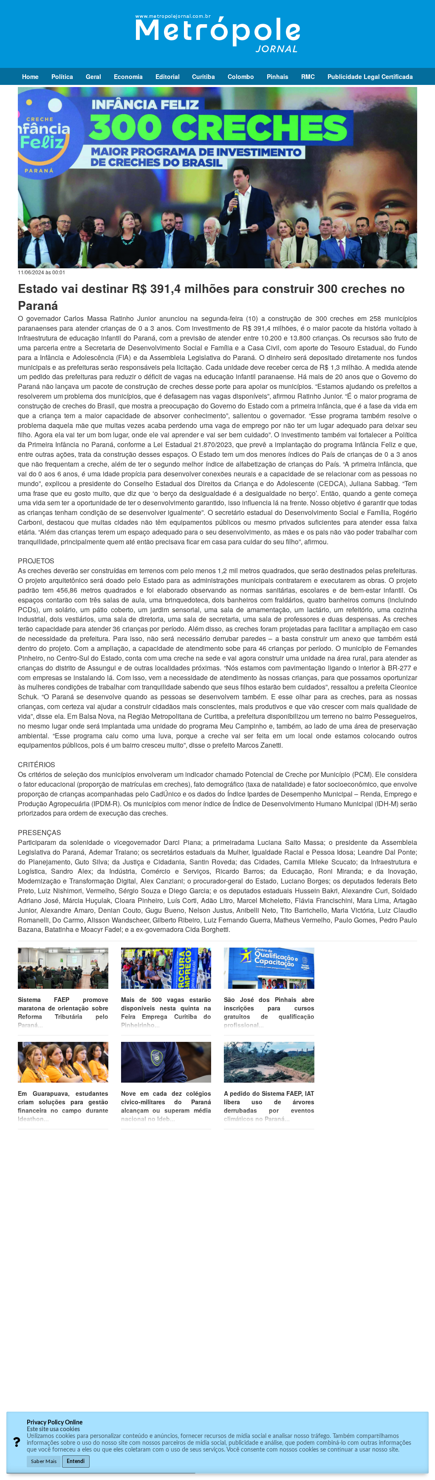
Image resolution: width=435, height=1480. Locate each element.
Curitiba (203, 76)
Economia (128, 76)
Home (30, 76)
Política (62, 76)
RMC (308, 76)
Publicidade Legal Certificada (370, 76)
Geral (93, 76)
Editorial (167, 76)
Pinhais (277, 76)
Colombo (241, 76)
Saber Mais (43, 1461)
